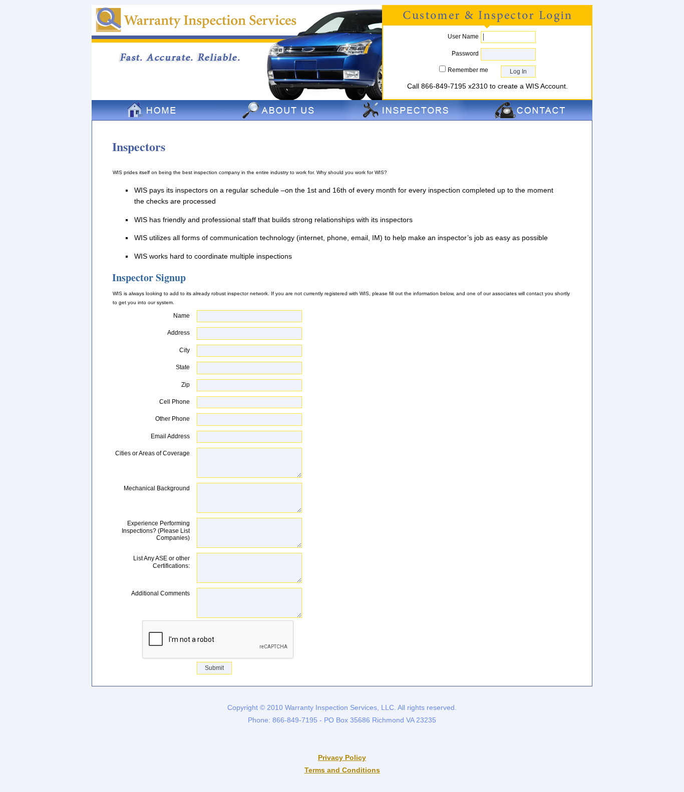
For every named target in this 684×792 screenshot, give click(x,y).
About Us (279, 110)
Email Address (170, 436)
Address (178, 332)
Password (465, 53)
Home (154, 110)
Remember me (468, 70)
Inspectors (404, 110)
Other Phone (172, 418)
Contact (529, 110)
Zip (185, 384)
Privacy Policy (342, 757)
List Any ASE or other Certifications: (161, 562)
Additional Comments (160, 593)
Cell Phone (174, 401)
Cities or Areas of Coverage (152, 453)
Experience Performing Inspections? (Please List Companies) (156, 530)
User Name (463, 36)
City (184, 350)
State (183, 367)
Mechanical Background (157, 488)
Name (181, 315)
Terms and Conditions (342, 770)
